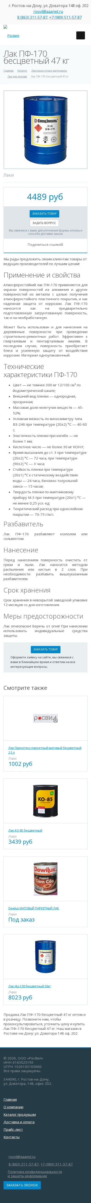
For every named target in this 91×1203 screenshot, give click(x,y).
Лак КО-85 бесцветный (25, 830)
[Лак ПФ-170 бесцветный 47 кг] (45, 129)
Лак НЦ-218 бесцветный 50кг (29, 986)
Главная (10, 1099)
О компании (13, 1106)
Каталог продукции (20, 1114)
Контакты (12, 1137)
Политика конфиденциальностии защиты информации (35, 1173)
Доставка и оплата (19, 1122)
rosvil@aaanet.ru (48, 11)
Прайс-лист (13, 1129)
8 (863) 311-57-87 (32, 17)
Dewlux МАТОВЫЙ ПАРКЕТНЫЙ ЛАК (33, 908)
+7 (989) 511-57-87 (65, 17)
